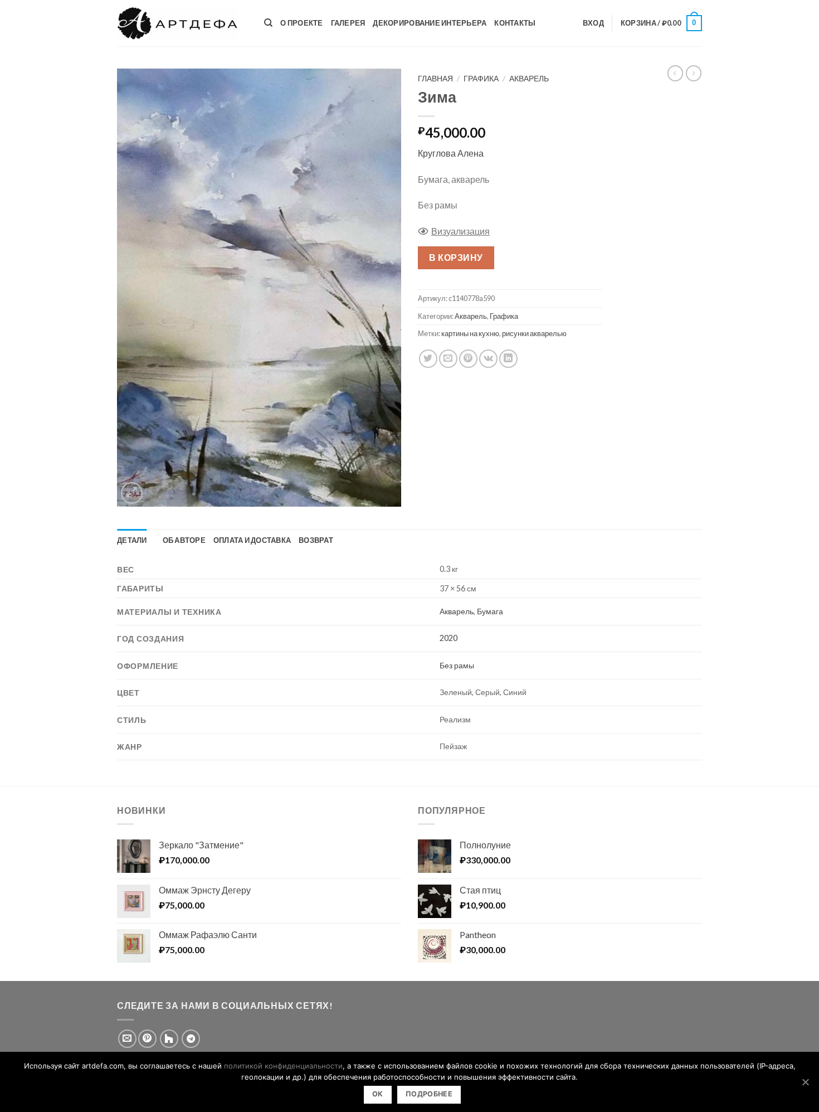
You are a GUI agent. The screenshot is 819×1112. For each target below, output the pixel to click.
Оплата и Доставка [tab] (252, 540)
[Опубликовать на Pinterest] (468, 358)
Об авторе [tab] (184, 540)
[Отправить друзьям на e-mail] (448, 358)
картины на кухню (470, 333)
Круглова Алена (451, 153)
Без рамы (457, 665)
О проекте (301, 22)
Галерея (348, 22)
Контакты (514, 22)
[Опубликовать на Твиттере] (428, 358)
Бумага (490, 611)
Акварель (529, 78)
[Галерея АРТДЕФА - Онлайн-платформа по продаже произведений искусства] (182, 23)
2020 (448, 638)
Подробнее (429, 1094)
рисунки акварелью (534, 333)
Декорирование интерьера (429, 22)
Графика (481, 78)
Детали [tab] (132, 540)
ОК (377, 1094)
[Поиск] (268, 22)
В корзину (455, 257)
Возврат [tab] (316, 540)
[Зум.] (132, 493)
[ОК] (805, 1081)
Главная (435, 78)
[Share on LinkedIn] (508, 358)
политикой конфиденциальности (283, 1065)
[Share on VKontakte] (488, 358)
